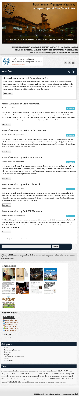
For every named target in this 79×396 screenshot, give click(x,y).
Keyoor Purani (44, 376)
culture (70, 371)
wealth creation (62, 382)
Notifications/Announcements (14, 356)
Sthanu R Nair (33, 382)
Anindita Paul (14, 371)
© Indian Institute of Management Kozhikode (63, 394)
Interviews (7, 352)
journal (24, 376)
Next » (28, 239)
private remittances (36, 379)
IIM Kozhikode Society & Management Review (30, 47)
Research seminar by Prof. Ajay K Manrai (22, 157)
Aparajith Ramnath (24, 371)
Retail (61, 379)
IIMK (40, 373)
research (56, 379)
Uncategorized (8, 360)
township (57, 382)
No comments (70, 108)
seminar (12, 381)
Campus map (65, 47)
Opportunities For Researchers (65, 50)
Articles (75, 47)
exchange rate (4, 373)
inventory (19, 376)
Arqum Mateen (33, 371)
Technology (41, 382)
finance (16, 373)
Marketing (8, 379)
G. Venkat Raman (23, 374)
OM (12, 379)
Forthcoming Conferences (12, 350)
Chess (40, 371)
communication (51, 371)
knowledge (54, 376)
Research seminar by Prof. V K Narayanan (22, 211)
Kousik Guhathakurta (62, 376)
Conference (62, 370)
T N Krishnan (50, 382)
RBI (51, 378)
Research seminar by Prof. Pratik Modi (21, 184)
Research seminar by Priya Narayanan (21, 103)
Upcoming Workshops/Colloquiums (43, 53)
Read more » (8, 93)
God (36, 373)
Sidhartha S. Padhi (23, 382)
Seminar (7, 358)
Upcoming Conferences (68, 53)
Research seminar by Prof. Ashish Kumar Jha (25, 78)
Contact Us (54, 47)
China (44, 371)
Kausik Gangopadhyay (33, 376)
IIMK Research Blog (41, 394)
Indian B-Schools (47, 373)
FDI (13, 373)
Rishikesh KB (67, 379)
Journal (6, 354)
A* (1, 371)
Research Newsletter (24, 50)
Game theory (32, 373)
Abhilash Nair (6, 371)
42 (21, 239)
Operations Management (21, 379)
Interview (12, 376)
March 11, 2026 (11, 134)
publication (45, 379)
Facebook (10, 373)
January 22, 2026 (12, 215)
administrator (19, 108)
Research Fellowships (43, 50)
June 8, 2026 (11, 108)
